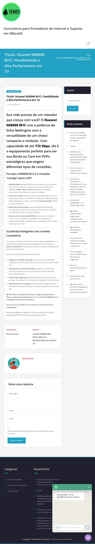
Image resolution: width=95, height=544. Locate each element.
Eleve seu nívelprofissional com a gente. (78, 268)
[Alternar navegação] (88, 43)
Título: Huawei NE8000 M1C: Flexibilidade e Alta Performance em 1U (73, 59)
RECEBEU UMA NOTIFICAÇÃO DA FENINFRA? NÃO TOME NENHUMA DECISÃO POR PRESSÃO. (78, 157)
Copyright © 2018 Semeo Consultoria (36, 539)
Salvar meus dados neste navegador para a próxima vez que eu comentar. (31, 432)
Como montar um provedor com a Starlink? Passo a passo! (78, 170)
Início (89, 55)
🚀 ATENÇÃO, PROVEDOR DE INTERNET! (75, 230)
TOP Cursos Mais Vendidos (17, 485)
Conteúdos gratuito (14, 479)
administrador (14, 105)
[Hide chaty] (88, 537)
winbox (72, 146)
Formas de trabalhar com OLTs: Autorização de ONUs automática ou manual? (48, 482)
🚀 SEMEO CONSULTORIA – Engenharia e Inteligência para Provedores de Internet (78, 216)
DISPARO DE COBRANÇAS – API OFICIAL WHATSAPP (77, 203)
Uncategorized (12, 491)
